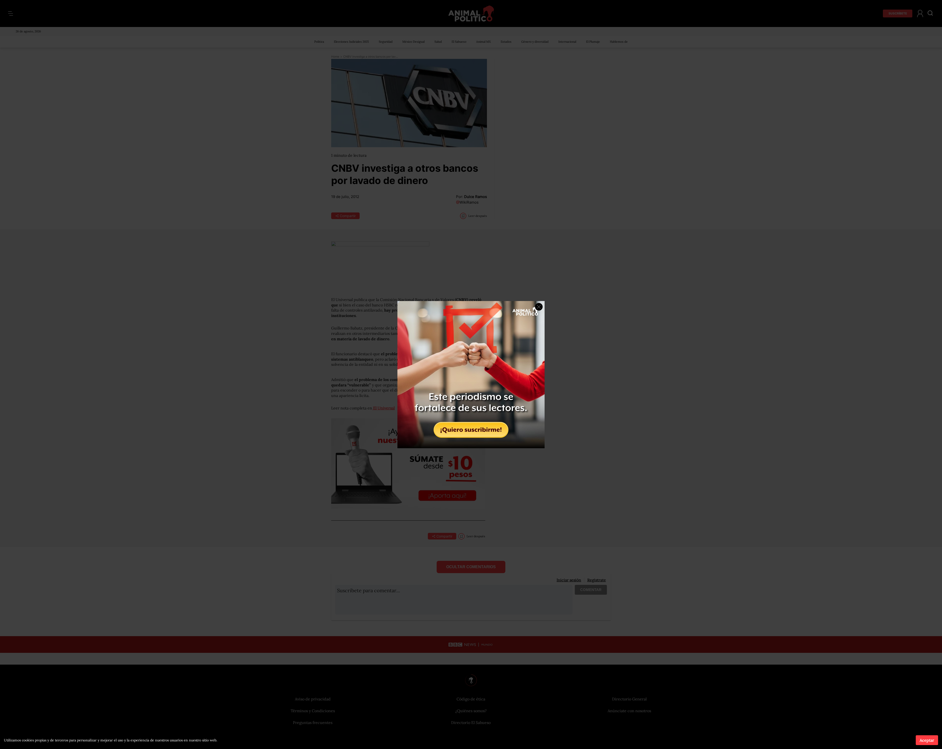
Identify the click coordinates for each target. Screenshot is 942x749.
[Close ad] (539, 307)
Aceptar (927, 740)
